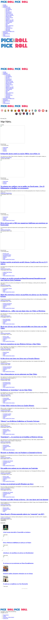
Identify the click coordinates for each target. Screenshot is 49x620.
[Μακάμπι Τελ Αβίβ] (35, 110)
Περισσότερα (3, 520)
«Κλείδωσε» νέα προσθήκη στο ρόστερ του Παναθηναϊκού (18, 553)
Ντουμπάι (8, 18)
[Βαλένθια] (8, 110)
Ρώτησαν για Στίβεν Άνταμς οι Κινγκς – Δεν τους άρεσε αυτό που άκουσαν (24, 499)
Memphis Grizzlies (7, 255)
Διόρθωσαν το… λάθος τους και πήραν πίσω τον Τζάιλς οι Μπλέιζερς (23, 311)
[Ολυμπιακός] (2, 110)
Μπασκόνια (8, 26)
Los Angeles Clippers (7, 288)
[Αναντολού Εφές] (27, 113)
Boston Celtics (6, 336)
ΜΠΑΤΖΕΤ (5, 32)
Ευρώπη (4, 149)
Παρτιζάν (7, 23)
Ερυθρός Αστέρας (9, 17)
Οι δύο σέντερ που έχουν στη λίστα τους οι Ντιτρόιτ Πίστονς (20, 358)
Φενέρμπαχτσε (9, 11)
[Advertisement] (24, 58)
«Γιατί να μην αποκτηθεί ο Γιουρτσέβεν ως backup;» (17, 532)
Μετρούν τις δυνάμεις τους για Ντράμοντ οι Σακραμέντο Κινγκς (21, 452)
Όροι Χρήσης (6, 614)
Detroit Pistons (6, 352)
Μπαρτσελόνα (8, 16)
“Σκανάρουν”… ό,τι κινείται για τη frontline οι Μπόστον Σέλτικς (22, 437)
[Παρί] (16, 113)
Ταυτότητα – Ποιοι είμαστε (8, 617)
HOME (4, 4)
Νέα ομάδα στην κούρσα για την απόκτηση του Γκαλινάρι (19, 468)
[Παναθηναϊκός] (15, 110)
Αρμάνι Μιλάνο (9, 22)
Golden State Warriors (7, 272)
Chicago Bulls (6, 398)
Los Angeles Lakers (7, 254)
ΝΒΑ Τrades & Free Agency (9, 220)
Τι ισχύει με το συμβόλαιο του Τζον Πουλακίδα (15, 584)
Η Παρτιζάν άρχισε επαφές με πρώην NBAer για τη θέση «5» (20, 153)
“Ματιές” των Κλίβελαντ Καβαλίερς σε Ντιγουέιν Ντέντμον (20, 421)
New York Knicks (6, 319)
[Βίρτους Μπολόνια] (20, 113)
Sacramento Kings (6, 304)
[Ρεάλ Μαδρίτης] (5, 110)
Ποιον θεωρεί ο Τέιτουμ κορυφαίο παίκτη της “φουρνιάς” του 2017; (22, 514)
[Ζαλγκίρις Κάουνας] (22, 110)
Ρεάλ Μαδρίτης (9, 9)
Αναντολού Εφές (9, 27)
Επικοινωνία (5, 618)
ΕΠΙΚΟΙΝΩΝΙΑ (6, 36)
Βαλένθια (8, 10)
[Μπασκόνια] (23, 113)
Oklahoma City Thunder (8, 460)
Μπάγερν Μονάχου (9, 21)
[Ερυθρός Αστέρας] (29, 110)
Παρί (7, 24)
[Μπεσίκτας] (33, 113)
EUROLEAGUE (6, 7)
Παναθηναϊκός (8, 13)
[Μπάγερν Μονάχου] (39, 110)
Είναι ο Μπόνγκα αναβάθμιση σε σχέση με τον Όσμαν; (17, 542)
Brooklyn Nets (6, 253)
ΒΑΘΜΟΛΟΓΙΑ (6, 33)
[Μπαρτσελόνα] (26, 110)
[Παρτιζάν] (46, 110)
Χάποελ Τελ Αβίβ (9, 14)
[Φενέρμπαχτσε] (11, 110)
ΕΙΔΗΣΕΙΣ (5, 6)
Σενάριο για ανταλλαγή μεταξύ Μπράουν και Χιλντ (17, 484)
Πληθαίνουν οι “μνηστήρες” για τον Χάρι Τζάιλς (16, 390)
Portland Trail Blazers (7, 303)
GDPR (4, 616)
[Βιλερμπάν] (30, 113)
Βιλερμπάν (8, 29)
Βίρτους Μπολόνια (9, 25)
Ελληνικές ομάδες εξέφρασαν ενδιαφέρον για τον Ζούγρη (18, 573)
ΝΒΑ (4, 34)
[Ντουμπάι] (32, 110)
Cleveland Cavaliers (7, 413)
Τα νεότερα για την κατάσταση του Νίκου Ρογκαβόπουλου (18, 563)
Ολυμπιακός (8, 8)
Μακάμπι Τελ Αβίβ (9, 19)
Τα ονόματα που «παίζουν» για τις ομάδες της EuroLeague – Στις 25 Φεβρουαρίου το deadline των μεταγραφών (22, 187)
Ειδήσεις (5, 148)
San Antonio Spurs (7, 383)
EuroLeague (5, 147)
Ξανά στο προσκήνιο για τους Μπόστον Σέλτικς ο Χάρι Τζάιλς (21, 344)
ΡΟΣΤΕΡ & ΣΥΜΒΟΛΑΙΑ (8, 31)
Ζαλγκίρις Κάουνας (9, 15)
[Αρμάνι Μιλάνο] (43, 110)
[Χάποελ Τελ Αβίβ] (19, 110)
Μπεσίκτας (8, 30)
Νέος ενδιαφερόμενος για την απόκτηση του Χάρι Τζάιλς (19, 374)
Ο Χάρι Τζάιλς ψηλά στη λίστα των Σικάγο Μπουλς (17, 405)
